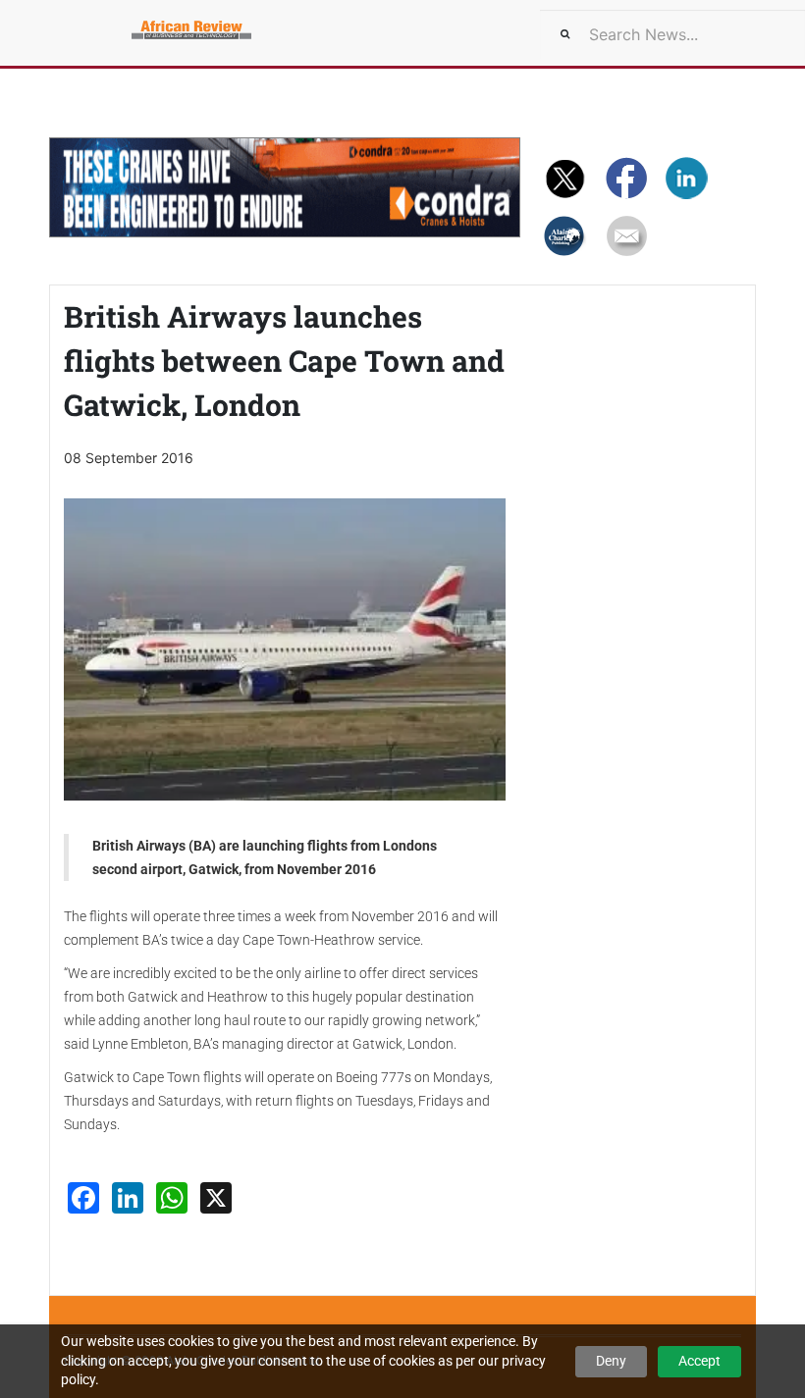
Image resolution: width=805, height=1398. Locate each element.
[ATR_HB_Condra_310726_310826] (284, 187)
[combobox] (672, 34)
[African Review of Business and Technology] (108, 24)
